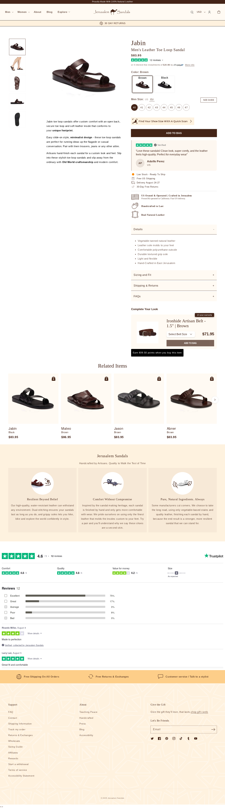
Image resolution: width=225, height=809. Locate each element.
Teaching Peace (88, 712)
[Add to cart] (53, 378)
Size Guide (208, 100)
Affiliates (13, 752)
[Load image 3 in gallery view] (17, 83)
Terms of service (17, 770)
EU (152, 99)
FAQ (10, 712)
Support (12, 704)
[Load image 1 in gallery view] (17, 47)
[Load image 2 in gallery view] (17, 65)
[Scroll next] (214, 399)
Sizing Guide (15, 746)
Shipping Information (20, 723)
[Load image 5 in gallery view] (17, 119)
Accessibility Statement (21, 775)
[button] (8, 12)
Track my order (16, 729)
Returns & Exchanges (20, 735)
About (82, 704)
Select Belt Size (178, 334)
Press (82, 723)
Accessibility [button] (86, 735)
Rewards (13, 758)
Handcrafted (86, 718)
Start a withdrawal (18, 764)
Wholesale (14, 741)
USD (199, 12)
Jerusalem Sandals (116, 798)
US (146, 99)
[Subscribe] (213, 729)
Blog (81, 729)
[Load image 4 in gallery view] (17, 101)
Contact (12, 718)
